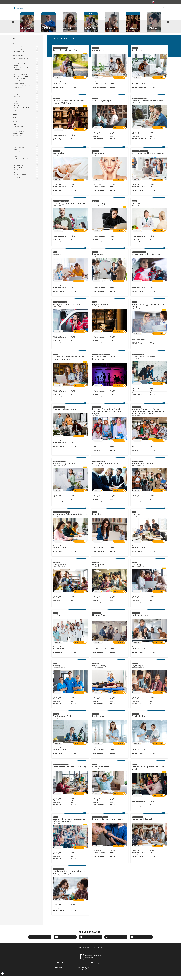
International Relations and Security (21, 85)
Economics (16, 72)
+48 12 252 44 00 (121, 964)
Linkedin (116, 937)
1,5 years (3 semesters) (18, 126)
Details (57, 77)
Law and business (17, 160)
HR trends (15, 156)
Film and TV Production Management (21, 76)
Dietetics (15, 70)
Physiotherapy (16, 101)
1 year (14, 124)
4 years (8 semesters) (18, 133)
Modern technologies (18, 165)
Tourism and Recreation (18, 110)
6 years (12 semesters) (18, 137)
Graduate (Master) (17, 46)
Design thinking (17, 152)
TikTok (141, 937)
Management (16, 90)
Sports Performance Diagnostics (20, 109)
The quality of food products (19, 177)
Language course (17, 47)
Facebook (40, 937)
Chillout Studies (17, 61)
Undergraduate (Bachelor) (19, 49)
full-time (15, 117)
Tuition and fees (96, 948)
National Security (17, 96)
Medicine (15, 94)
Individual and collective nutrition (20, 158)
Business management (18, 147)
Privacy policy (84, 948)
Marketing (15, 92)
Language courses (17, 87)
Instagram (90, 937)
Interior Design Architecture (19, 80)
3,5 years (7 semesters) (18, 131)
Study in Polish (147, 2)
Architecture (16, 60)
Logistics (15, 89)
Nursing (15, 98)
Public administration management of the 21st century (23, 172)
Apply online (79, 77)
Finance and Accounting (19, 78)
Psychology (16, 103)
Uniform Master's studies (18, 51)
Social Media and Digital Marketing (21, 107)
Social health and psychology (20, 174)
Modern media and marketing (20, 163)
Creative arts (16, 149)
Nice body (15, 169)
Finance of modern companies (20, 154)
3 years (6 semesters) (18, 129)
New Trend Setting (17, 167)
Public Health (16, 105)
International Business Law (19, 81)
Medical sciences (17, 162)
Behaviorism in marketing (19, 145)
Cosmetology (16, 65)
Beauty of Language (18, 143)
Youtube (65, 937)
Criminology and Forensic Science (21, 67)
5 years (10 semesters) (18, 135)
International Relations (18, 83)
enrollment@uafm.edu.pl (121, 963)
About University (161, 2)
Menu (164, 7)
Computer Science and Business (20, 63)
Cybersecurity (16, 69)
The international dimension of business (22, 176)
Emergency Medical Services (20, 74)
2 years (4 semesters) (18, 128)
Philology (15, 99)
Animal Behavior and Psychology (20, 58)
